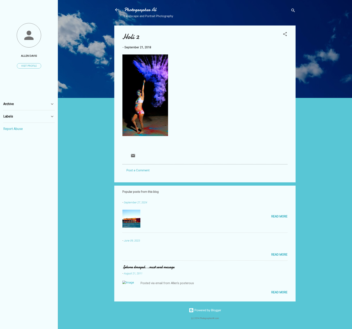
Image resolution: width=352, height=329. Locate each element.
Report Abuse (13, 129)
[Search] (293, 11)
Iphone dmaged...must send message (148, 267)
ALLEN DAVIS (29, 55)
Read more (279, 216)
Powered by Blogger (207, 310)
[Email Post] (133, 157)
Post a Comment (138, 170)
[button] (285, 35)
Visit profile (29, 65)
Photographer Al (140, 9)
